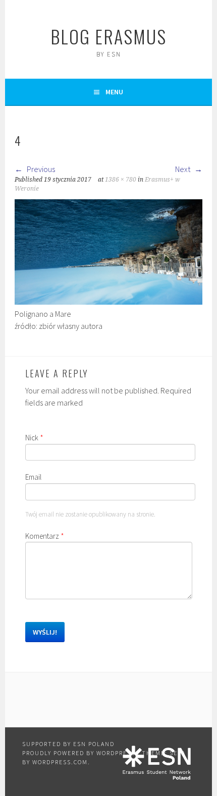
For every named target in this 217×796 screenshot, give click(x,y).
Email (33, 477)
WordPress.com (60, 762)
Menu (114, 91)
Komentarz (44, 536)
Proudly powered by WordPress (78, 753)
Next (183, 169)
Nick (34, 437)
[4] (108, 302)
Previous (40, 169)
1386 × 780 (120, 179)
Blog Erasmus (108, 36)
